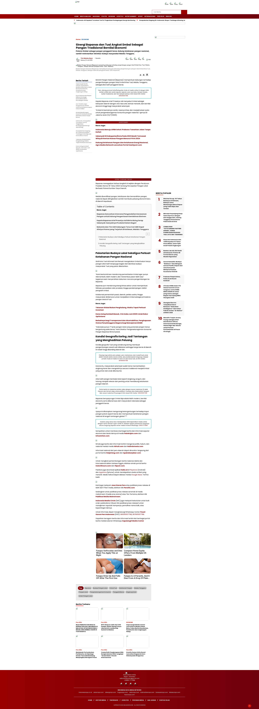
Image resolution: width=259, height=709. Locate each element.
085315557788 (126, 514)
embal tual (113, 588)
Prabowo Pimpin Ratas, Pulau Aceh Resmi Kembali (171, 279)
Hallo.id (124, 470)
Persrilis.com (129, 488)
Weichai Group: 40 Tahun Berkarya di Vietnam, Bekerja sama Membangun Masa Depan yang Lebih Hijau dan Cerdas (172, 204)
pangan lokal (83, 592)
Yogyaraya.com (122, 692)
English (169, 16)
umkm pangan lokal (85, 596)
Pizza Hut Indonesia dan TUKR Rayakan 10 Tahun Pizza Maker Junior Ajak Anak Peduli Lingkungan (172, 243)
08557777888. (143, 425)
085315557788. (123, 96)
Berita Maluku (85, 16)
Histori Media (101, 700)
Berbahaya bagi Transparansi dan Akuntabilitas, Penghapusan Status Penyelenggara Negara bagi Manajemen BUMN (123, 321)
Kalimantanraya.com (147, 692)
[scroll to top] (249, 706)
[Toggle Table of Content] (146, 234)
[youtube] (181, 4)
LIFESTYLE (120, 16)
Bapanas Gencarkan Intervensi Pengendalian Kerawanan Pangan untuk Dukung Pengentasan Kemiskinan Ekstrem (122, 215)
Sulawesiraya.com (162, 692)
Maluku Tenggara (140, 588)
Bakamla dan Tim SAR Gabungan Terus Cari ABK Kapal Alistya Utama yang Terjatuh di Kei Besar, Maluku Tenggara (123, 228)
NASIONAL (96, 16)
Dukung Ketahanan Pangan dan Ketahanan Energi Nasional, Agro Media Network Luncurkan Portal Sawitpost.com (122, 143)
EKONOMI (111, 16)
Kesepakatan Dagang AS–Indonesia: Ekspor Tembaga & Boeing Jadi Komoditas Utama (169, 20)
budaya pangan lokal (100, 588)
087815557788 (138, 514)
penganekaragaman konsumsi (100, 592)
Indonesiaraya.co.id (85, 692)
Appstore (103, 472)
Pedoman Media (138, 700)
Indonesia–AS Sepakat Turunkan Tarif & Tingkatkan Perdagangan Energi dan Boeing (105, 20)
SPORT (140, 16)
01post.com (120, 466)
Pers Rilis (160, 16)
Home (76, 16)
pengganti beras (118, 592)
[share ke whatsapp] (136, 59)
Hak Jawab (151, 700)
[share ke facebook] (128, 59)
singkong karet (131, 592)
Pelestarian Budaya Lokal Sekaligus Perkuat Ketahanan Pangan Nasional (122, 238)
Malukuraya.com (174, 692)
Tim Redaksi (113, 700)
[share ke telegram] (140, 59)
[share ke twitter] (132, 59)
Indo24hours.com (103, 466)
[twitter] (172, 4)
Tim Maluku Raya (87, 58)
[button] (140, 75)
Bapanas (88, 588)
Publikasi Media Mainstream (108, 496)
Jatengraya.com (110, 692)
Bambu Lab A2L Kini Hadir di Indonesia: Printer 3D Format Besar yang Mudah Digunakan (172, 254)
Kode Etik (125, 700)
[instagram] (176, 4)
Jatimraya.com (134, 692)
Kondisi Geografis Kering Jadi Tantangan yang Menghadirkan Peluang (122, 244)
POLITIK (104, 16)
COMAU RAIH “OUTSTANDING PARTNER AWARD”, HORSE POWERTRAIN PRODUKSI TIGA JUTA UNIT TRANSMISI (173, 231)
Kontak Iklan (164, 700)
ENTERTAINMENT (130, 16)
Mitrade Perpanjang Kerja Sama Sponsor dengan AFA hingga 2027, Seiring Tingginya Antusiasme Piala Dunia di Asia (172, 217)
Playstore (133, 470)
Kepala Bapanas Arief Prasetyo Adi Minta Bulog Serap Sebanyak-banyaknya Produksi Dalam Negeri (120, 221)
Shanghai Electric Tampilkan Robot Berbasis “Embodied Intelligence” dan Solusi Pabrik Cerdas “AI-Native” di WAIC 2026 (173, 308)
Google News (137, 475)
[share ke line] (144, 59)
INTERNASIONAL (150, 16)
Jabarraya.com (98, 692)
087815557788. (123, 361)
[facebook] (167, 4)
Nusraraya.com (129, 695)
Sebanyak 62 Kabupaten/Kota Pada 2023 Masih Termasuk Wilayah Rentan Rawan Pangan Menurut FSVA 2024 (121, 137)
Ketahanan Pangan (125, 588)
